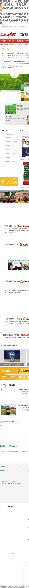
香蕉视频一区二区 (17, 586)
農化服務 (25, 571)
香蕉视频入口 (16, 585)
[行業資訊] (2, 470)
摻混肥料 (11, 44)
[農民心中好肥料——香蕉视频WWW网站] (12, 356)
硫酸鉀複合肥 (9, 145)
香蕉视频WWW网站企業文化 (8, 446)
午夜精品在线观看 (8, 587)
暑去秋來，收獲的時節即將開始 (8, 481)
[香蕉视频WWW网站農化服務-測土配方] (9, 451)
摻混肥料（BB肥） (10, 161)
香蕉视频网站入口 (10, 134)
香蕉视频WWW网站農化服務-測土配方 (9, 462)
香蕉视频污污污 (21, 587)
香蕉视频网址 (10, 586)
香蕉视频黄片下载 (10, 153)
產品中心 (4, 130)
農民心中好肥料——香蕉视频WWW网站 (12, 364)
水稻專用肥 (9, 138)
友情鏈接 (6, 553)
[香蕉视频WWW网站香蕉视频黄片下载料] (9, 185)
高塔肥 (7, 149)
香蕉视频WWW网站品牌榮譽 (8, 345)
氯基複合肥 (9, 157)
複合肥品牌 (21, 44)
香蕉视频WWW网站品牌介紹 (8, 422)
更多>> (20, 466)
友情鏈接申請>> (8, 557)
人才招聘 (25, 577)
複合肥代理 (16, 44)
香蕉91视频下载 (22, 585)
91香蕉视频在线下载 (8, 585)
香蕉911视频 (15, 587)
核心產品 (22, 130)
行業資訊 (2, 466)
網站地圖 (25, 579)
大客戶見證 (3, 385)
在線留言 (25, 574)
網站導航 (26, 553)
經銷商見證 (12, 385)
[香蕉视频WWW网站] (8, 37)
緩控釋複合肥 (20, 41)
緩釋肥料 (6, 44)
